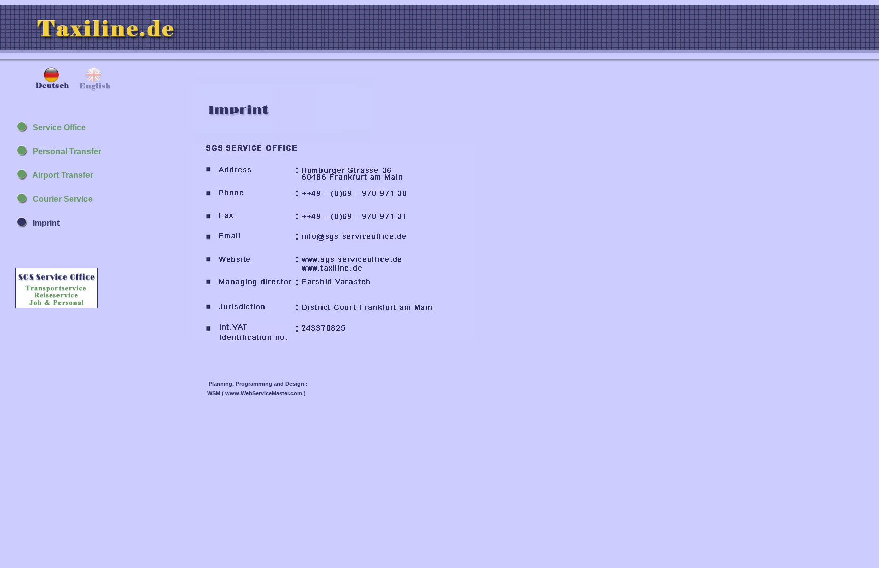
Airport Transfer (60, 175)
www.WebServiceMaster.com (263, 393)
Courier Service (60, 199)
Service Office (57, 127)
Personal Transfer (64, 151)
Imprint (44, 223)
